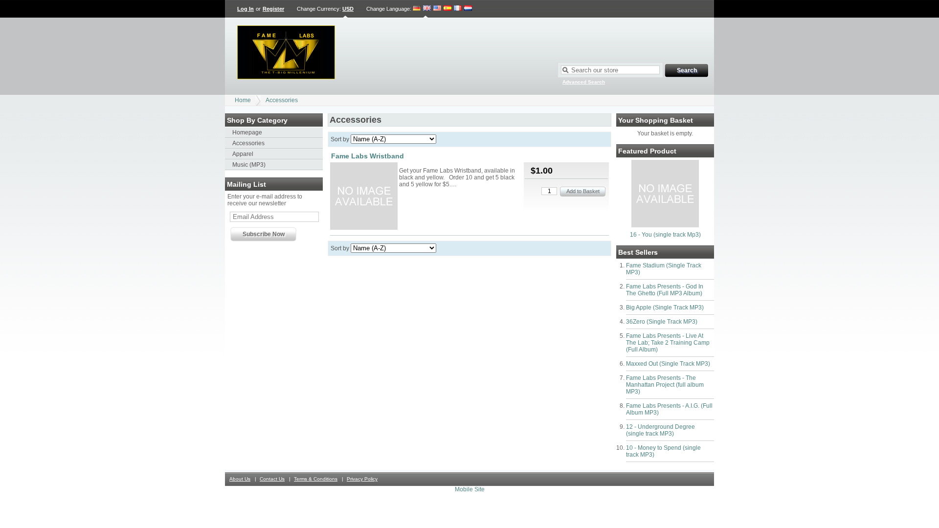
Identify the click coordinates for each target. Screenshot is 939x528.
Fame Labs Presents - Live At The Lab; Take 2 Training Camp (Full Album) (668, 342)
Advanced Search (583, 82)
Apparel (242, 154)
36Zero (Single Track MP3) (661, 321)
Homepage (247, 132)
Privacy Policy (362, 479)
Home (243, 100)
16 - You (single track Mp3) (665, 234)
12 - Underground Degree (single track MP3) (660, 430)
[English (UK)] (427, 9)
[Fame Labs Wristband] (364, 196)
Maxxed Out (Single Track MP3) (668, 363)
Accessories (282, 100)
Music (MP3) (249, 164)
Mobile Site (470, 489)
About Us (239, 479)
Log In (245, 9)
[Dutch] (468, 9)
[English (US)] (437, 9)
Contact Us (272, 479)
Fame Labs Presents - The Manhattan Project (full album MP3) (665, 384)
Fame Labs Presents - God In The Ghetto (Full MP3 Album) (664, 290)
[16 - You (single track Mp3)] (665, 225)
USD (348, 9)
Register (273, 9)
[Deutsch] (417, 9)
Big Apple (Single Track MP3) (665, 307)
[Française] (457, 9)
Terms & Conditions (315, 479)
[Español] (447, 9)
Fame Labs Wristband (367, 156)
